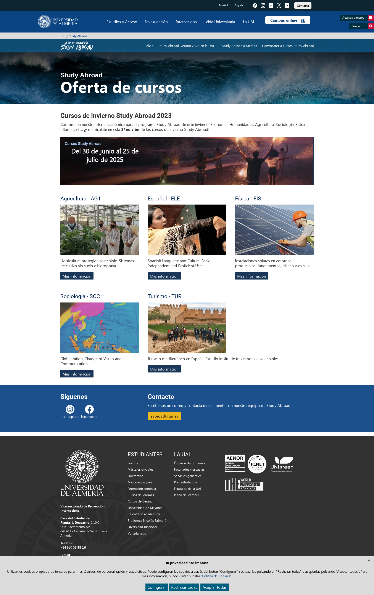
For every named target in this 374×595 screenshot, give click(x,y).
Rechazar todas (184, 587)
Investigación (156, 21)
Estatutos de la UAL (188, 488)
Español (223, 5)
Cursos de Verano (140, 501)
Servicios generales (187, 476)
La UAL (249, 21)
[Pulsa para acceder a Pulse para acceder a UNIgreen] (282, 464)
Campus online (284, 20)
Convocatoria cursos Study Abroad (288, 45)
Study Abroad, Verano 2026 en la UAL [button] (186, 45)
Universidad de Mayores (145, 508)
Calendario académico (144, 514)
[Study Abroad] (76, 45)
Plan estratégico (185, 482)
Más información (77, 276)
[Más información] (99, 231)
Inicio (149, 45)
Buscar (355, 26)
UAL (63, 36)
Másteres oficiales (140, 469)
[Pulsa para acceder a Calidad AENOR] (245, 464)
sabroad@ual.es (164, 416)
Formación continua (142, 488)
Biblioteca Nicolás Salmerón (148, 520)
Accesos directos (353, 17)
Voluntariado (137, 533)
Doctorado (135, 476)
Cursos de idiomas (141, 495)
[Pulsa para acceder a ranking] (244, 484)
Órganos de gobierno (189, 463)
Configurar (157, 587)
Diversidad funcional (142, 527)
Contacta (303, 5)
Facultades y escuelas (189, 469)
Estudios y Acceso (121, 21)
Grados (133, 463)
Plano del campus (186, 495)
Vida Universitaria (220, 21)
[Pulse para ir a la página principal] (57, 22)
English (239, 5)
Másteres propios (140, 482)
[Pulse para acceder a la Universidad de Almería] (82, 472)
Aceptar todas (215, 587)
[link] (302, 5)
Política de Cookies (216, 576)
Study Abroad (78, 36)
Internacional (187, 21)
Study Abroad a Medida (239, 45)
